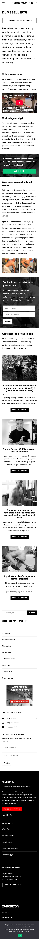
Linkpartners (7, 917)
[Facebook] (10, 815)
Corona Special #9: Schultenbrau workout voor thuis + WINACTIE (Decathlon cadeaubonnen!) (19, 388)
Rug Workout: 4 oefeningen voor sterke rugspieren (19, 577)
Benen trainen (7, 652)
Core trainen (6, 665)
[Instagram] (7, 815)
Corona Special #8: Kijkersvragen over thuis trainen (19, 450)
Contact (5, 912)
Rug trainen (6, 633)
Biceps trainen (7, 672)
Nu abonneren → (19, 171)
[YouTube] (3, 815)
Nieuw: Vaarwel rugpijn (10, 848)
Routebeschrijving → (13, 885)
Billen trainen (6, 646)
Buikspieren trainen (9, 659)
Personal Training (8, 835)
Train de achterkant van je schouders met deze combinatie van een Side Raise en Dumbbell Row (19, 514)
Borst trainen (6, 627)
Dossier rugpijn (7, 855)
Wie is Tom (6, 829)
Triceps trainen (7, 678)
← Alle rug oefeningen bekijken (19, 20)
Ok (20, 936)
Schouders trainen (8, 640)
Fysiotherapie (7, 842)
